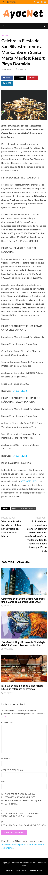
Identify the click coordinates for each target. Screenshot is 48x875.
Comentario (8, 723)
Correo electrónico (12, 770)
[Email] (45, 2)
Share (8, 78)
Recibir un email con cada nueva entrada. (23, 825)
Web (3, 782)
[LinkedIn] (42, 2)
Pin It (34, 78)
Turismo (5, 35)
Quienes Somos (35, 870)
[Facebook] (35, 2)
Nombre (6, 759)
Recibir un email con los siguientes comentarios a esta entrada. (20, 815)
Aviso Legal (21, 870)
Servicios (9, 870)
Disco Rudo (9, 69)
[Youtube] (38, 2)
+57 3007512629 (19, 391)
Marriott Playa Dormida (23, 508)
